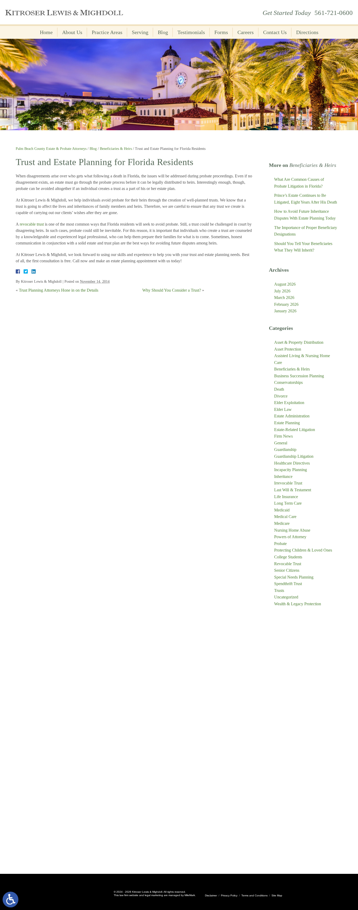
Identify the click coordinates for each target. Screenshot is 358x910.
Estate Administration (292, 416)
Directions (307, 32)
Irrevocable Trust (288, 483)
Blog (163, 32)
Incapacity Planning (290, 469)
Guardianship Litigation (293, 456)
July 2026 (282, 291)
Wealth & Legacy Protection (297, 604)
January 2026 (285, 311)
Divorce (281, 396)
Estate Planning (287, 423)
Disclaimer (211, 895)
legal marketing (154, 895)
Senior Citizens (286, 570)
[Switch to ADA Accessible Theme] (10, 899)
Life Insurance (286, 496)
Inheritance (283, 476)
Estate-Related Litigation (294, 429)
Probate (280, 543)
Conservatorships (288, 382)
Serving (140, 32)
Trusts (279, 590)
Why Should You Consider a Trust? (171, 290)
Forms (221, 32)
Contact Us (275, 32)
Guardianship (285, 449)
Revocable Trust (287, 564)
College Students (288, 557)
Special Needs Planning (293, 577)
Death (279, 389)
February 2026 (286, 304)
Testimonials (191, 32)
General (280, 443)
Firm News (283, 436)
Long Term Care (288, 503)
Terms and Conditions (254, 895)
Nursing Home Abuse (292, 530)
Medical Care (285, 516)
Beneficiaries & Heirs (116, 149)
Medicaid (282, 510)
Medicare (282, 523)
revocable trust (32, 224)
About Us (72, 32)
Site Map (277, 895)
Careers (245, 32)
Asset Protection (287, 349)
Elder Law (283, 409)
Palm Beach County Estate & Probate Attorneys (51, 149)
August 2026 (285, 284)
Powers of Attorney (290, 537)
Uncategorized (286, 597)
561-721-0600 (333, 12)
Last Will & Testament (292, 490)
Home (46, 32)
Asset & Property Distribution (298, 342)
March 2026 (284, 297)
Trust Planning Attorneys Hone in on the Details (58, 290)
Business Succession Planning (299, 376)
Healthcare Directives (292, 463)
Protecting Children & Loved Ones (303, 550)
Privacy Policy (229, 895)
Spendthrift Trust (288, 583)
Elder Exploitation (289, 402)
